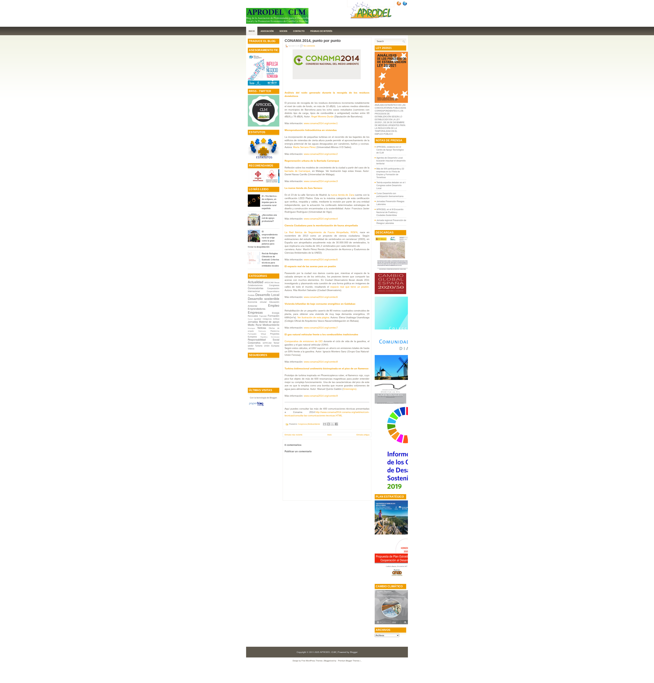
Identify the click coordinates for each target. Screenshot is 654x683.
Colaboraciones (255, 285)
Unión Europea (271, 345)
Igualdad (257, 319)
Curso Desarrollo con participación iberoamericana (389, 195)
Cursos (251, 295)
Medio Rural (254, 324)
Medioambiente (271, 324)
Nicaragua (251, 328)
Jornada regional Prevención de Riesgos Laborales (391, 221)
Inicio (252, 31)
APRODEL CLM (328, 652)
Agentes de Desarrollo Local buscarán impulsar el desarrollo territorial (391, 160)
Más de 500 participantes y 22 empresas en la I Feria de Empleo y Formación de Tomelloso (390, 173)
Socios (283, 31)
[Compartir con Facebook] (336, 424)
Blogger (273, 397)
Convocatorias (255, 288)
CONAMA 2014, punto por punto (313, 41)
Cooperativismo (273, 291)
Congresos (274, 285)
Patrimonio (262, 331)
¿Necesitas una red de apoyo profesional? (269, 218)
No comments (309, 46)
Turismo (258, 345)
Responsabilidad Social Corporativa (263, 341)
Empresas (255, 312)
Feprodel (263, 316)
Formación (273, 315)
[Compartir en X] (332, 424)
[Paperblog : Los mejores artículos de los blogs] (256, 405)
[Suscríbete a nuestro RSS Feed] (399, 4)
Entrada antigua (362, 434)
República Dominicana (269, 337)
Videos (251, 348)
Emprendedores (256, 308)
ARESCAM (269, 282)
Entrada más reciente (293, 434)
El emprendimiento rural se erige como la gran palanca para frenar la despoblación (263, 239)
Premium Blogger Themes (349, 660)
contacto (299, 31)
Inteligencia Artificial (271, 319)
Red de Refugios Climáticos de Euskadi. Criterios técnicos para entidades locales (270, 259)
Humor (250, 319)
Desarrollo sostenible (263, 298)
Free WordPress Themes (312, 660)
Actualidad (255, 281)
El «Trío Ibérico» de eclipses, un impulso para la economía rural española (269, 202)
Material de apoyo (269, 321)
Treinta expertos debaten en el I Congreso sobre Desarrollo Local (391, 185)
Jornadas (253, 321)
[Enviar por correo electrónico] (324, 424)
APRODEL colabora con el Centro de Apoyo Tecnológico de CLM (390, 149)
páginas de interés (321, 31)
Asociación (267, 31)
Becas (276, 282)
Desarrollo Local (267, 294)
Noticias (262, 327)
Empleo (273, 305)
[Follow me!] (405, 4)
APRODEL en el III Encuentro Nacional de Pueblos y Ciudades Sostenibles (389, 212)
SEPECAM (267, 343)
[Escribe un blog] (328, 424)
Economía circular (257, 301)
